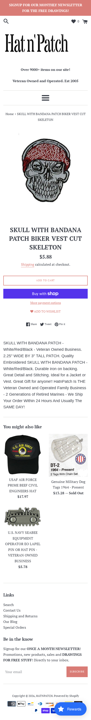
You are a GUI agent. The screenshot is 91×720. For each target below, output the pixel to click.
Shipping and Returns (20, 616)
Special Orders (14, 627)
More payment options (45, 303)
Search (8, 604)
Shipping (27, 264)
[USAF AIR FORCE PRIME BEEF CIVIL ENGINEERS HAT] (22, 454)
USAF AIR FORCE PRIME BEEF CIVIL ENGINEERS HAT (23, 485)
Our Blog (10, 621)
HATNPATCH (44, 696)
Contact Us (12, 610)
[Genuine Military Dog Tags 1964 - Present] (68, 455)
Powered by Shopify (66, 696)
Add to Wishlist (47, 311)
